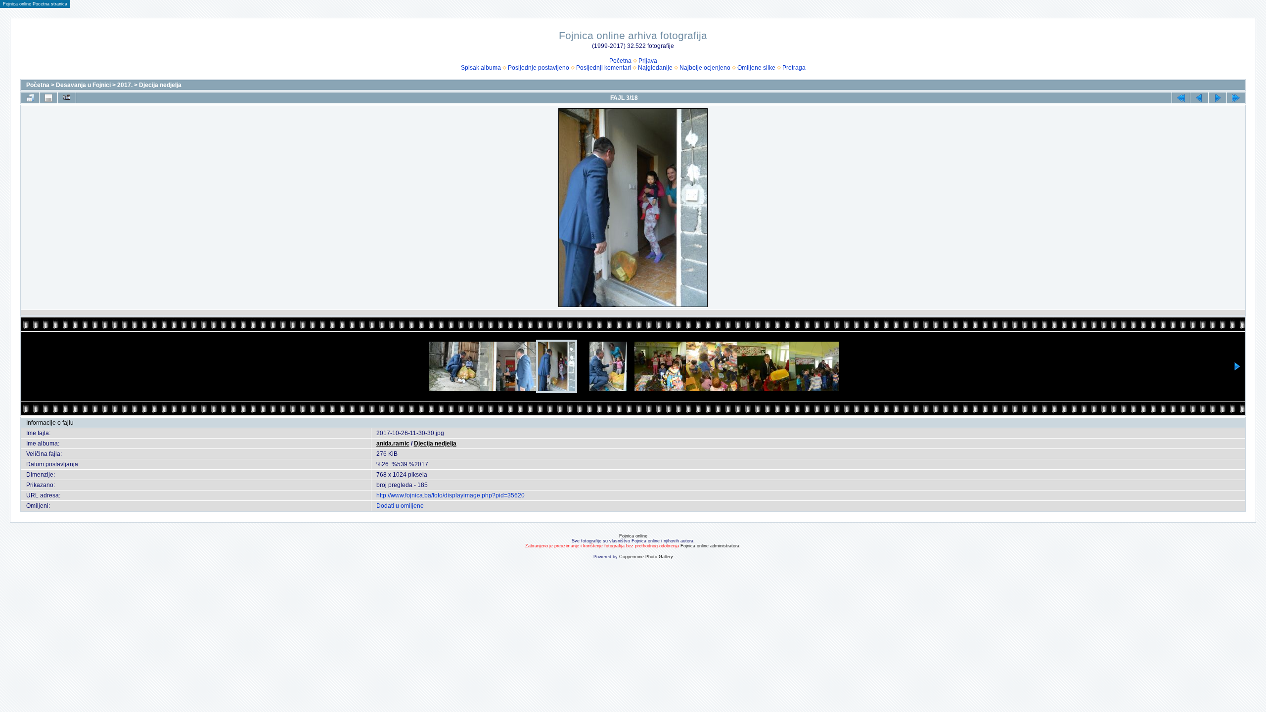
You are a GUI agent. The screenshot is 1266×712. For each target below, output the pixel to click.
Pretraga (794, 67)
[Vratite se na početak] (1181, 97)
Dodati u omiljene (400, 505)
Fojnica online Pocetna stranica (35, 3)
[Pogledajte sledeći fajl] (1217, 97)
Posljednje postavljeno (538, 67)
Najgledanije (655, 67)
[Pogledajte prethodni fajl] (1199, 97)
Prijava (647, 60)
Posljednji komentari (603, 67)
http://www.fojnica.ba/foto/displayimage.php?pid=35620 (450, 495)
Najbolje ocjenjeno (704, 67)
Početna (620, 60)
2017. (125, 85)
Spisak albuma (481, 67)
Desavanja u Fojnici (83, 85)
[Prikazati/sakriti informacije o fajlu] (48, 97)
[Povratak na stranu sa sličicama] (30, 97)
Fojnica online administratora (709, 545)
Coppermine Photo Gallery (646, 556)
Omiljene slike (756, 67)
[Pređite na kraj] (1236, 97)
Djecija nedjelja (160, 85)
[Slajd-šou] (67, 97)
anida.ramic (392, 443)
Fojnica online (633, 536)
